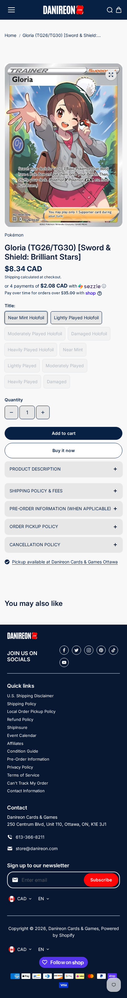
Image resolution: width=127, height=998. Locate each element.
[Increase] (43, 412)
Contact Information (26, 790)
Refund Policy (20, 719)
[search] (109, 10)
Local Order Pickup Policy (31, 711)
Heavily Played (23, 381)
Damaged (57, 381)
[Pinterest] (101, 650)
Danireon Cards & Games (73, 928)
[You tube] (64, 662)
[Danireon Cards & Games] (63, 10)
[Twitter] (76, 650)
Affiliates (15, 743)
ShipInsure (17, 727)
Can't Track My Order (27, 783)
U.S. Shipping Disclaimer (30, 695)
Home (10, 35)
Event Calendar (21, 735)
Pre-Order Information (28, 759)
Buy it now (63, 450)
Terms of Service (23, 775)
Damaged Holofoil (89, 333)
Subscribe (101, 879)
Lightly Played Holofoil (76, 317)
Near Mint (73, 349)
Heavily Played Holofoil (31, 349)
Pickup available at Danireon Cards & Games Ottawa (65, 561)
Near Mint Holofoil (26, 317)
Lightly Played (22, 365)
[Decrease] (11, 412)
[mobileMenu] (11, 10)
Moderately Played (65, 365)
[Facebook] (64, 650)
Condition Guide (22, 751)
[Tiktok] (113, 650)
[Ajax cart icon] (118, 10)
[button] (63, 286)
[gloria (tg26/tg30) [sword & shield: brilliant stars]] (111, 75)
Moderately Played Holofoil (35, 333)
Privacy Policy (20, 767)
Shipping (12, 277)
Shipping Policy (21, 703)
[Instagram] (88, 650)
